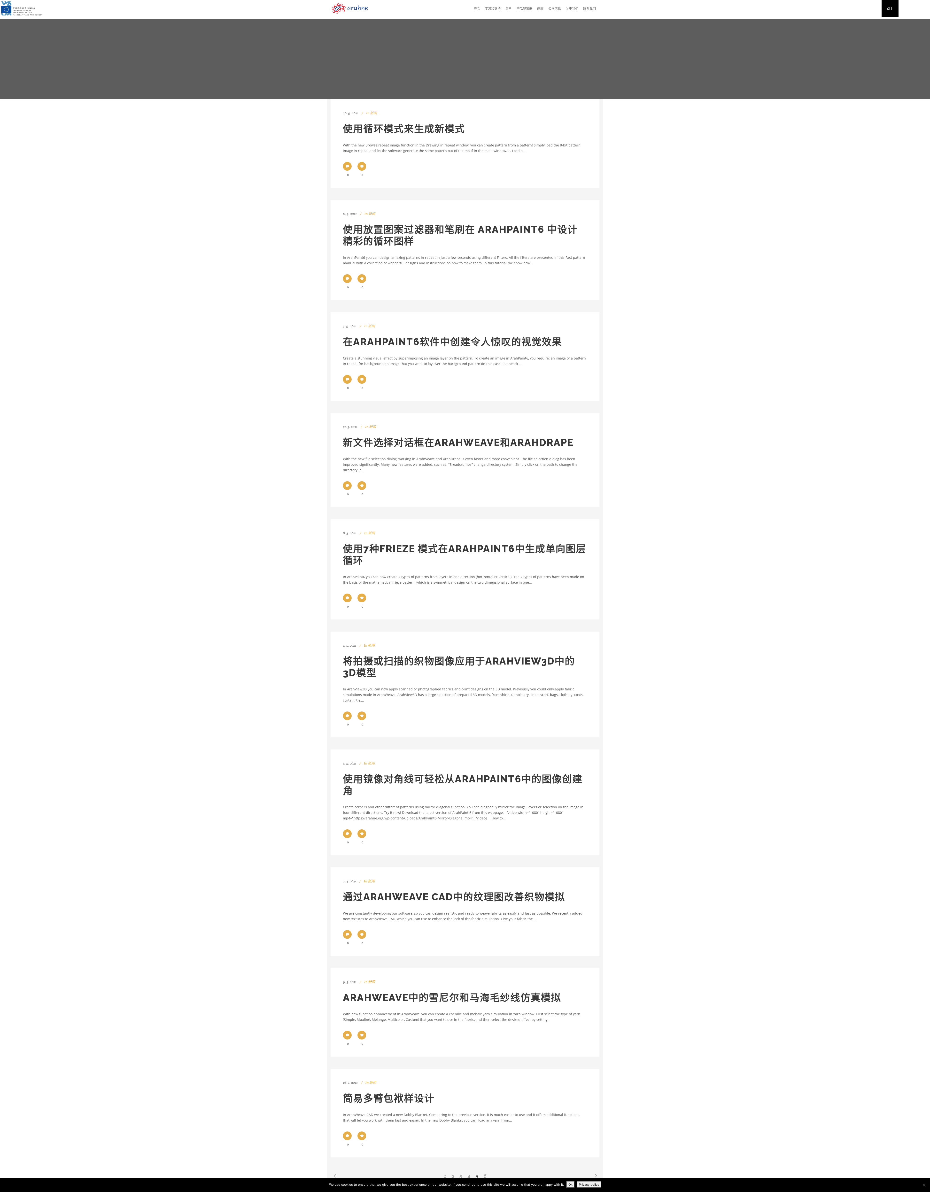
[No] (924, 1185)
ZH (889, 8)
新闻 (373, 113)
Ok (570, 1184)
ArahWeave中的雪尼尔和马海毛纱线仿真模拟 (452, 997)
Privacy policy (589, 1184)
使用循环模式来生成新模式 (404, 128)
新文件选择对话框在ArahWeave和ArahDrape (458, 442)
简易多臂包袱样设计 (388, 1098)
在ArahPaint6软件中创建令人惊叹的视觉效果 (452, 341)
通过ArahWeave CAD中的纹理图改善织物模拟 (454, 896)
